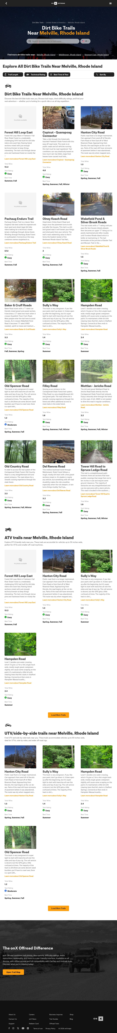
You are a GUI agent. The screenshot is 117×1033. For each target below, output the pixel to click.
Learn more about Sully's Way (58, 316)
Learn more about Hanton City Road (96, 146)
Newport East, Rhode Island (97, 54)
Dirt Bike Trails (38, 22)
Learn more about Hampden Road (96, 316)
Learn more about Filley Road (58, 397)
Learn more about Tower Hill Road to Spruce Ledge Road (96, 480)
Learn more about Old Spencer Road (20, 397)
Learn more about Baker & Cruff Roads (20, 316)
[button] (13, 74)
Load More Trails (58, 715)
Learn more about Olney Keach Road (58, 233)
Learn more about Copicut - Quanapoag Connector (58, 146)
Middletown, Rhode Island (70, 54)
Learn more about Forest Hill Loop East (20, 146)
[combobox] (54, 41)
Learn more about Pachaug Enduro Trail (20, 233)
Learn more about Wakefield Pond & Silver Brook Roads (96, 233)
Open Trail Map (13, 972)
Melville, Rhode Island (46, 54)
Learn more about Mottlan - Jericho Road (96, 397)
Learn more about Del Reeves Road (58, 480)
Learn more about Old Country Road (20, 480)
